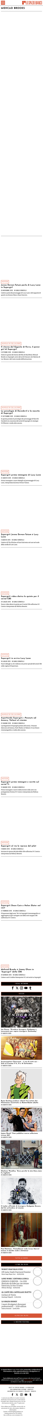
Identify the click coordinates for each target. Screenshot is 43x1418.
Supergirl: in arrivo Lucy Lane (16, 658)
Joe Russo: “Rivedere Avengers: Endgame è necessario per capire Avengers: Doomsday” (19, 1030)
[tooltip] (12, 988)
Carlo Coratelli (21, 290)
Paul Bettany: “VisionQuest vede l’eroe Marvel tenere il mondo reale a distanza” (20, 1249)
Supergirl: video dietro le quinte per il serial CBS (20, 598)
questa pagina (28, 1380)
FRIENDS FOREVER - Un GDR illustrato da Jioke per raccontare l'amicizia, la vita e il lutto (15, 1283)
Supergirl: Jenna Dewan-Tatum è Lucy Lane (19, 536)
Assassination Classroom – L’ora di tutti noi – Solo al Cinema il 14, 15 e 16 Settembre (19, 1062)
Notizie (5, 282)
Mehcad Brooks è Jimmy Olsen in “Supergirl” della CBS (17, 971)
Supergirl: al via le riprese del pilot (18, 846)
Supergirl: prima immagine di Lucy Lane (21, 475)
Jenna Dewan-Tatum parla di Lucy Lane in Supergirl (21, 286)
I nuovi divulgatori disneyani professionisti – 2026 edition (14, 1305)
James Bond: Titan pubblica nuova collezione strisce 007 (19, 1134)
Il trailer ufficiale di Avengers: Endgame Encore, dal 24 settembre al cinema (21, 1207)
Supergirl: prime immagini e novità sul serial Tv (20, 783)
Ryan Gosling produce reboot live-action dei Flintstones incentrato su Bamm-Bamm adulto (19, 1101)
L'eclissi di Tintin (9, 1295)
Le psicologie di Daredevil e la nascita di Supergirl (20, 412)
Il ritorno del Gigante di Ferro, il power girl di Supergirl (20, 348)
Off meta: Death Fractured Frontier (16, 1272)
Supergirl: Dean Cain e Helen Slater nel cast (21, 907)
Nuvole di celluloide (11, 343)
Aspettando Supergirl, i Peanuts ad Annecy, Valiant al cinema (18, 719)
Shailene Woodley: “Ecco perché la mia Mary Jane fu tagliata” (21, 1172)
